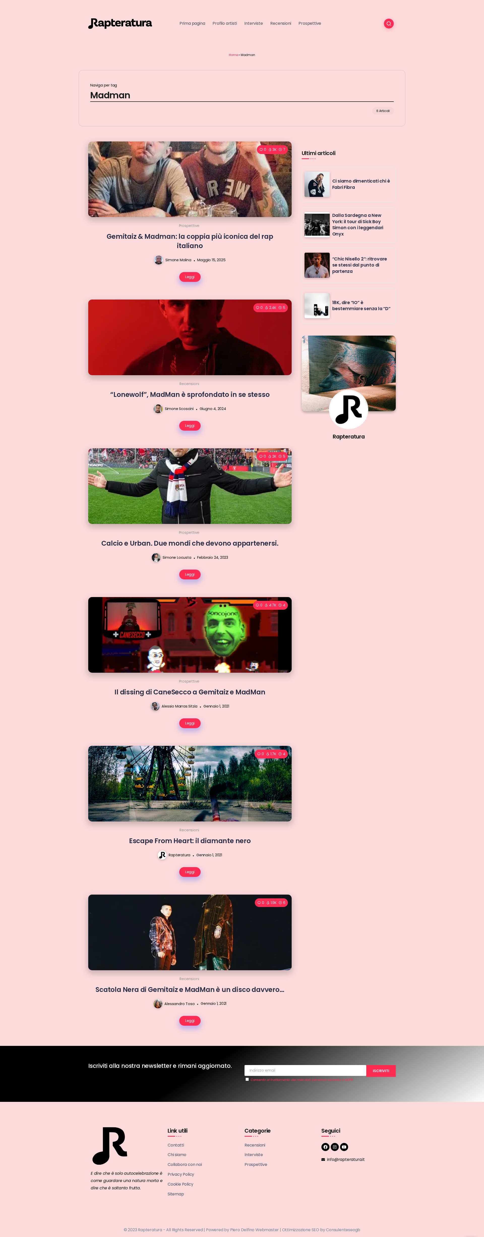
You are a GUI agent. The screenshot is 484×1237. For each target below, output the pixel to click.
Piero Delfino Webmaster (254, 1230)
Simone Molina (178, 259)
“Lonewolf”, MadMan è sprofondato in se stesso (189, 394)
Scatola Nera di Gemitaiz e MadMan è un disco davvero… (190, 989)
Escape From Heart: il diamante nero (190, 840)
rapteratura (179, 855)
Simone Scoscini (179, 408)
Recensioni (189, 383)
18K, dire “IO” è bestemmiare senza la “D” (361, 306)
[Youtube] (344, 1147)
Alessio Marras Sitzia (179, 706)
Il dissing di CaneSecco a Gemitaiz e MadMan (189, 692)
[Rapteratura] (120, 23)
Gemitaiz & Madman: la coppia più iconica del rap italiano (190, 241)
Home (233, 55)
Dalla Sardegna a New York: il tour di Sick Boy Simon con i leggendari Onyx (357, 224)
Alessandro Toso (179, 1003)
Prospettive (189, 225)
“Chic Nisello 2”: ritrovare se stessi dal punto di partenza (359, 265)
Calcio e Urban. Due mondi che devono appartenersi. (189, 543)
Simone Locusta (177, 557)
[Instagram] (335, 1147)
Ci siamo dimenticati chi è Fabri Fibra (361, 184)
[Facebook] (325, 1147)
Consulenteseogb (343, 1230)
